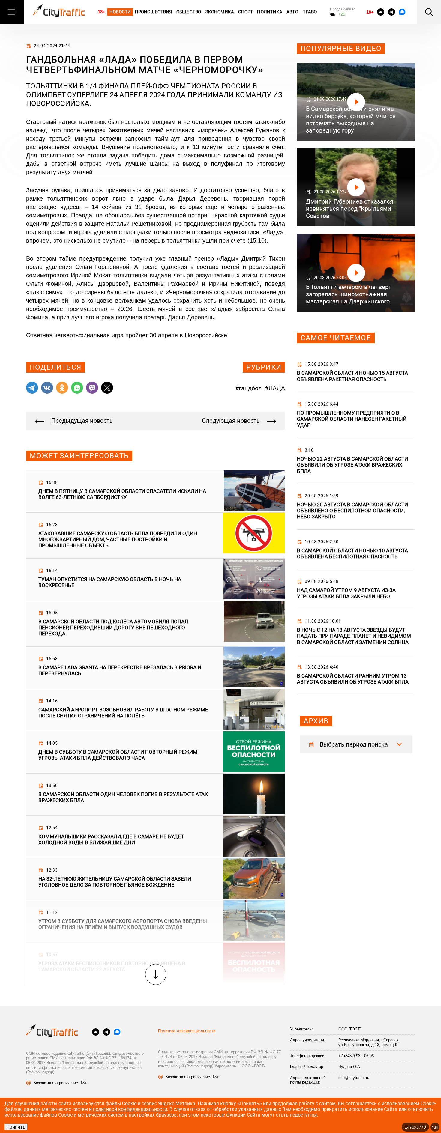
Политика (269, 12)
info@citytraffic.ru (353, 1077)
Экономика (219, 12)
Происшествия (153, 12)
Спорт (245, 12)
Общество (188, 12)
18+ (101, 11)
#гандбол (248, 388)
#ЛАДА (275, 388)
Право (309, 12)
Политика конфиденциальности (186, 1031)
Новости (120, 12)
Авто (292, 12)
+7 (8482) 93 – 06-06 (356, 1056)
